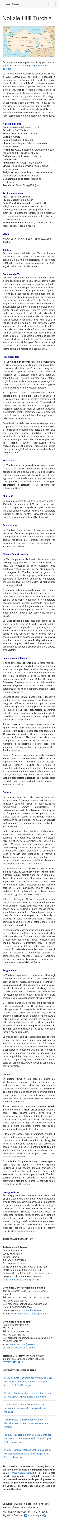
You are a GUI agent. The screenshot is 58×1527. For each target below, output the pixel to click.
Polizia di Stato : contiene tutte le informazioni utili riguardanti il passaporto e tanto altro (27, 1394)
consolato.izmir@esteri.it (22, 1344)
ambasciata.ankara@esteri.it (24, 1279)
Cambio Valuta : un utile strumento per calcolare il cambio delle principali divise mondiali (25, 1408)
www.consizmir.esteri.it (23, 1347)
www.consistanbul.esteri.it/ (28, 1310)
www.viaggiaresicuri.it (24, 1472)
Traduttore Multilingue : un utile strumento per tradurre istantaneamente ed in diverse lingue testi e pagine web (27, 1438)
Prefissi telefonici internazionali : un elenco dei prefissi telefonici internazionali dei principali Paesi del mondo (28, 1453)
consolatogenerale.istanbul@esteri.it (29, 1313)
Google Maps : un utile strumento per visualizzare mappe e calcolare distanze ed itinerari (26, 1423)
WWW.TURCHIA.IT (13, 1362)
